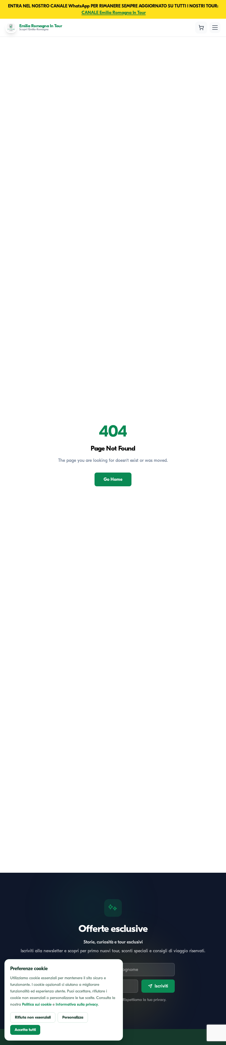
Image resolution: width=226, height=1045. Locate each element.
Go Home (113, 479)
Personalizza (72, 1017)
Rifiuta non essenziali (33, 1017)
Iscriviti (161, 986)
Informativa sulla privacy (77, 1004)
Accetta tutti (25, 1029)
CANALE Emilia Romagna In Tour (114, 12)
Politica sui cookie (37, 1004)
